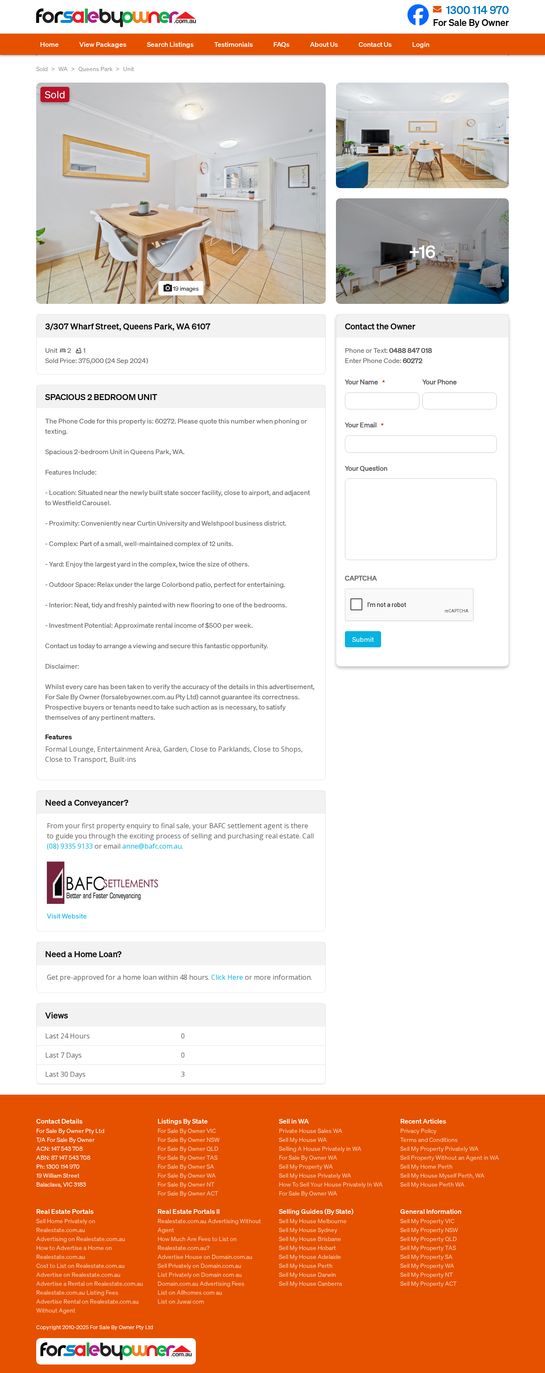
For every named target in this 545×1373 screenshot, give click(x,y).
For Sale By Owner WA (187, 1175)
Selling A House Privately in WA (320, 1148)
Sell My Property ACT (428, 1283)
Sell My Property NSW (429, 1229)
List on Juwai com (181, 1301)
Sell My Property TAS (428, 1247)
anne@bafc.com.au (152, 846)
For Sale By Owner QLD (188, 1148)
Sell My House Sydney (308, 1229)
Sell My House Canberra (310, 1283)
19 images (181, 288)
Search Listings (170, 44)
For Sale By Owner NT (186, 1184)
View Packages (102, 44)
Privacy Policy (418, 1130)
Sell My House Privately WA (315, 1175)
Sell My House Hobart (307, 1247)
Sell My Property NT (426, 1274)
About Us (324, 44)
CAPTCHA (361, 578)
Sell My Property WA (306, 1166)
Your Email (364, 424)
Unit (128, 68)
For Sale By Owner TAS (188, 1157)
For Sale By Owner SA (186, 1166)
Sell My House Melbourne (313, 1220)
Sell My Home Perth (426, 1166)
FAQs (281, 44)
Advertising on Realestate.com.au (80, 1238)
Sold (42, 68)
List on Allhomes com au (190, 1292)
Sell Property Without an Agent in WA (449, 1157)
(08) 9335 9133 (70, 846)
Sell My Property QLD (428, 1238)
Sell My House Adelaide (310, 1256)
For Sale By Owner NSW (189, 1139)
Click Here (227, 977)
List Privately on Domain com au (200, 1274)
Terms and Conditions (429, 1139)
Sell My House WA (303, 1139)
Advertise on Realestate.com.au (78, 1274)
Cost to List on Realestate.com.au (80, 1265)
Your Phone (439, 382)
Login (421, 44)
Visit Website (67, 915)
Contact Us (375, 44)
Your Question (366, 468)
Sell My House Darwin (307, 1274)
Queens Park (95, 68)
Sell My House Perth (306, 1265)
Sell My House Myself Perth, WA (442, 1175)
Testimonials (233, 44)
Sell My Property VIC (427, 1220)
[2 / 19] (422, 134)
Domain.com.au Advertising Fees (201, 1283)
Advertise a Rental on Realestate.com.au (89, 1283)
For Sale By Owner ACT (188, 1193)
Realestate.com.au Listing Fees (77, 1292)
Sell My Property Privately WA (439, 1148)
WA (63, 68)
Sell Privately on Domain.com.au (199, 1265)
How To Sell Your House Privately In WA (331, 1184)
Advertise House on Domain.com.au (205, 1256)
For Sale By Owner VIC (187, 1130)
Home (49, 44)
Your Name (365, 382)
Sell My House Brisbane (310, 1238)
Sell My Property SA (426, 1256)
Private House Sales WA (310, 1130)
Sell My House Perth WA (432, 1184)
